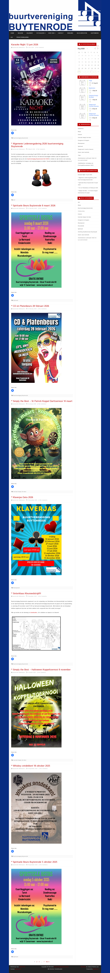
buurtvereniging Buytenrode (61, 967)
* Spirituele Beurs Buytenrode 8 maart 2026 (33, 205)
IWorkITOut (22, 967)
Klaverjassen (16, 588)
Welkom (20, 33)
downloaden (33, 612)
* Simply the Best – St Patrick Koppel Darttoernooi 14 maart (41, 401)
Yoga (90, 80)
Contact (61, 33)
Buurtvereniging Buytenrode (20, 138)
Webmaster (18, 969)
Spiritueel (15, 300)
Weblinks (70, 33)
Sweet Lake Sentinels (83, 152)
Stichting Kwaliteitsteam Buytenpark (87, 232)
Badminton (92, 88)
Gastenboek (95, 33)
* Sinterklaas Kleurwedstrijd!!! (26, 593)
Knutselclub (81, 226)
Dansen (80, 134)
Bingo (79, 131)
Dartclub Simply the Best (19, 491)
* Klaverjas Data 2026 (22, 497)
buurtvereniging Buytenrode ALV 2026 (38, 159)
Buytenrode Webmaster (18, 47)
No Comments (40, 47)
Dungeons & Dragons (83, 140)
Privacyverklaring (23, 37)
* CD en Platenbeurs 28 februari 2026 (30, 306)
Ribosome (83, 967)
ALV (12, 37)
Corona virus (81, 211)
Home (12, 33)
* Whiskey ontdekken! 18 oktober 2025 (30, 765)
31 (79, 72)
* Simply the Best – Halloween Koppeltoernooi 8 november (41, 669)
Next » (48, 962)
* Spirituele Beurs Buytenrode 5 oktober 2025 (34, 862)
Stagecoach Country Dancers (94, 105)
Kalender (30, 33)
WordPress (96, 969)
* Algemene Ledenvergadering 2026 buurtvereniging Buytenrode (37, 145)
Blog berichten (82, 33)
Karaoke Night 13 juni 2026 (24, 44)
